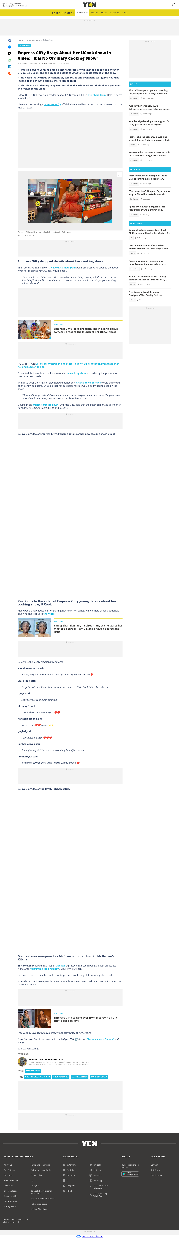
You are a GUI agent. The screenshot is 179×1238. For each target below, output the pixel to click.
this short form (97, 95)
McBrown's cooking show (44, 968)
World (132, 300)
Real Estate (134, 269)
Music (104, 12)
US (131, 238)
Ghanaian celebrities (88, 382)
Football (133, 145)
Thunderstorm (60, 1077)
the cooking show (76, 373)
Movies (94, 12)
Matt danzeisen (79, 1077)
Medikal (60, 965)
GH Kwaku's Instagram (62, 267)
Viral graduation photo (37, 1077)
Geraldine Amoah (50, 63)
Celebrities (82, 12)
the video (49, 613)
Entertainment (63, 12)
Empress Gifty (52, 104)
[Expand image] (119, 174)
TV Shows (114, 12)
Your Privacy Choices (92, 1236)
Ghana (132, 253)
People (132, 284)
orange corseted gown (45, 404)
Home (20, 40)
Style (124, 12)
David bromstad (99, 1077)
